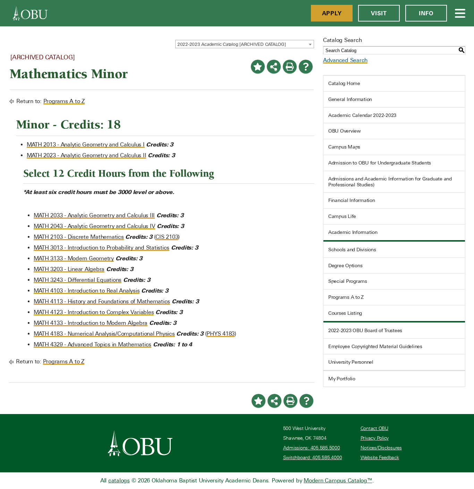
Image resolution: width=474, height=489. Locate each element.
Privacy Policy (375, 438)
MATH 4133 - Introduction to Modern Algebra (91, 323)
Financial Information (351, 200)
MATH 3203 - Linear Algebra (69, 269)
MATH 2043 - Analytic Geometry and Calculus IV (94, 226)
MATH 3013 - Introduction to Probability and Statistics (102, 247)
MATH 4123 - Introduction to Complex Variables (94, 312)
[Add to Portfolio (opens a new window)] (258, 67)
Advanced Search (345, 60)
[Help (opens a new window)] (306, 67)
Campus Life (342, 216)
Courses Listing (345, 313)
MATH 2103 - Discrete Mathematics (79, 237)
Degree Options (345, 265)
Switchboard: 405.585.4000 (312, 458)
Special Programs (347, 281)
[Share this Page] (274, 67)
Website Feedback (380, 458)
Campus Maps (344, 147)
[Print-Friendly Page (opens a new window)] (290, 67)
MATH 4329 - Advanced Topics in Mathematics (93, 344)
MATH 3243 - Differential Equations (78, 280)
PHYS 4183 (220, 333)
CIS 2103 (166, 237)
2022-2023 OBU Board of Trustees (365, 330)
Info (426, 13)
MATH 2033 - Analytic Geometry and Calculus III (94, 215)
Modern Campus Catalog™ (338, 480)
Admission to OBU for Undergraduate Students (379, 163)
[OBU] (30, 13)
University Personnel (350, 362)
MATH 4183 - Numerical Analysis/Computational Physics (104, 333)
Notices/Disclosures (381, 448)
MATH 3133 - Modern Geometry (74, 258)
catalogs (119, 480)
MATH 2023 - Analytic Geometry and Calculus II (86, 155)
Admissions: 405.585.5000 (311, 448)
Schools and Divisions (352, 249)
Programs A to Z (64, 101)
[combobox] (244, 44)
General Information (350, 99)
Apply (332, 13)
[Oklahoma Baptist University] (140, 443)
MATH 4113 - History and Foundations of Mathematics (102, 301)
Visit (379, 13)
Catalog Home (344, 83)
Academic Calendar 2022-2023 (362, 115)
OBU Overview (344, 131)
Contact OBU (374, 428)
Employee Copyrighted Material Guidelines (375, 346)
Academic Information (353, 232)
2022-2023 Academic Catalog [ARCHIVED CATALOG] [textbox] (231, 44)
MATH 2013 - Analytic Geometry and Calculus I (86, 144)
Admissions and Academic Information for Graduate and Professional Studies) (390, 181)
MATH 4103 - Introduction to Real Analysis (87, 290)
